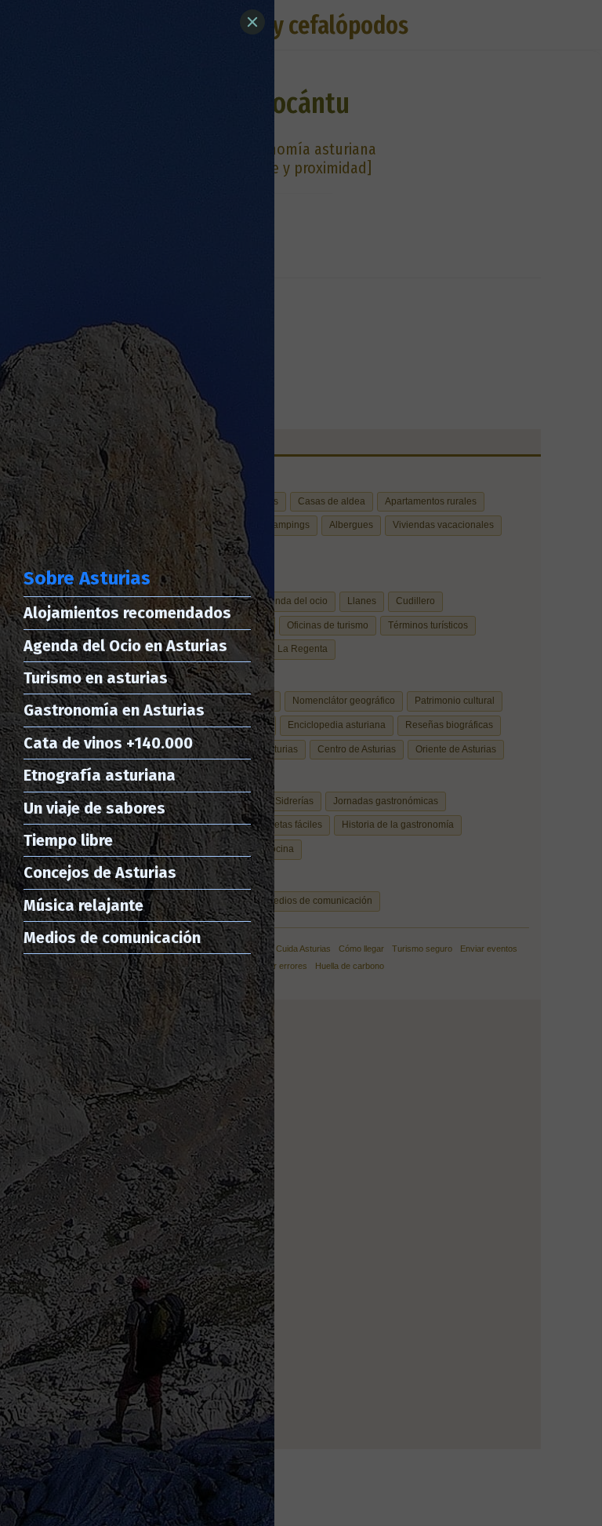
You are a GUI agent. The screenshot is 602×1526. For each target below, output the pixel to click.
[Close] (252, 22)
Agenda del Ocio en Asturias (125, 645)
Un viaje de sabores (94, 808)
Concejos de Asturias (100, 872)
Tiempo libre (68, 840)
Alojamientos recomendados (127, 612)
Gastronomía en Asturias (114, 710)
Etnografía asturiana (100, 775)
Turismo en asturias (96, 677)
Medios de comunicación (112, 937)
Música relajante (83, 905)
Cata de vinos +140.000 (108, 743)
